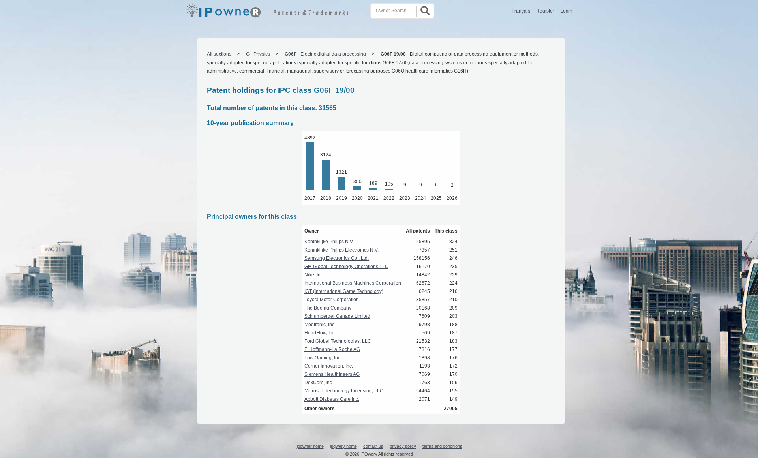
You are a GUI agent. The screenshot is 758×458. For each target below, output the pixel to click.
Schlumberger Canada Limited (337, 316)
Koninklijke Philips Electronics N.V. (341, 250)
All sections (220, 54)
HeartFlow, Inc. (320, 333)
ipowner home (310, 446)
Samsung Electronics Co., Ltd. (336, 258)
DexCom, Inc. (318, 382)
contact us (373, 446)
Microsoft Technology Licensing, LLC (343, 391)
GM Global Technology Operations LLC (346, 266)
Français (521, 11)
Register (545, 11)
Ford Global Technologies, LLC (337, 341)
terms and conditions (442, 446)
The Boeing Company (327, 308)
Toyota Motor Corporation (331, 299)
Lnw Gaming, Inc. (322, 357)
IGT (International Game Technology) (343, 291)
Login (566, 11)
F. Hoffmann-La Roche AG (332, 349)
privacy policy (403, 446)
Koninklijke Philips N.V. (329, 241)
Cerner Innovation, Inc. (328, 366)
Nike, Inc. (314, 275)
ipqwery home (343, 446)
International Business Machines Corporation (352, 283)
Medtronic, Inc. (320, 324)
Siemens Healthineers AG (332, 374)
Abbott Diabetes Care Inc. (331, 399)
